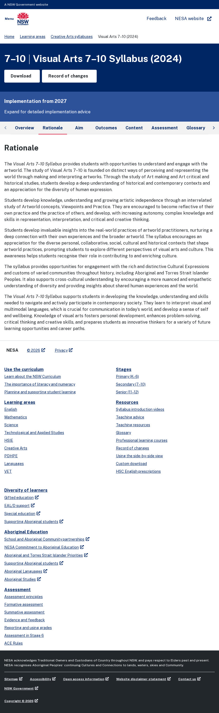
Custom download (131, 464)
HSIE (8, 440)
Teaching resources (133, 425)
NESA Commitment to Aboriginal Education (41, 547)
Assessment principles (23, 597)
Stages (123, 369)
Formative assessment (23, 604)
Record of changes (132, 448)
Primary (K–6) (127, 376)
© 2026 (33, 350)
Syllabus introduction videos (140, 409)
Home (9, 36)
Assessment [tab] (164, 127)
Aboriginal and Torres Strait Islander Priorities (43, 555)
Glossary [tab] (195, 127)
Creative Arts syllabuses (72, 36)
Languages (14, 464)
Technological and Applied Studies (34, 433)
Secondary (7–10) (131, 384)
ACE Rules (13, 643)
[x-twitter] (82, 348)
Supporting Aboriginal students (31, 522)
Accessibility (40, 679)
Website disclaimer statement (141, 679)
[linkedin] (88, 348)
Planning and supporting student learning (40, 392)
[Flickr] (104, 348)
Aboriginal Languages (23, 571)
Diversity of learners (26, 490)
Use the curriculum (24, 369)
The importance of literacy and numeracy (39, 384)
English (10, 409)
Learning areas (32, 36)
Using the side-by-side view (139, 456)
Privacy (61, 350)
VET (8, 471)
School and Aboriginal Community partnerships (44, 539)
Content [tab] (134, 127)
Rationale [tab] (53, 127)
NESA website (189, 18)
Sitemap (11, 679)
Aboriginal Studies (20, 579)
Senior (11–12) (127, 392)
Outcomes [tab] (106, 127)
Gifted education (19, 497)
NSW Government (19, 688)
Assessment (17, 589)
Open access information (83, 679)
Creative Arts (15, 448)
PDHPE (11, 456)
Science (11, 425)
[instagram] (98, 348)
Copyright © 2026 (18, 701)
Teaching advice (130, 417)
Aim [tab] (79, 127)
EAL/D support (17, 505)
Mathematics (15, 417)
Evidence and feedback (24, 620)
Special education (19, 513)
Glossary (123, 433)
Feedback (156, 18)
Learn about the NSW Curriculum (32, 376)
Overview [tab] (24, 127)
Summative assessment (24, 612)
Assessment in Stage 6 (24, 635)
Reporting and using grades (28, 628)
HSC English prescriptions (138, 471)
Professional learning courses (141, 440)
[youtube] (93, 348)
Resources (127, 402)
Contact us (187, 679)
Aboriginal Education (26, 531)
